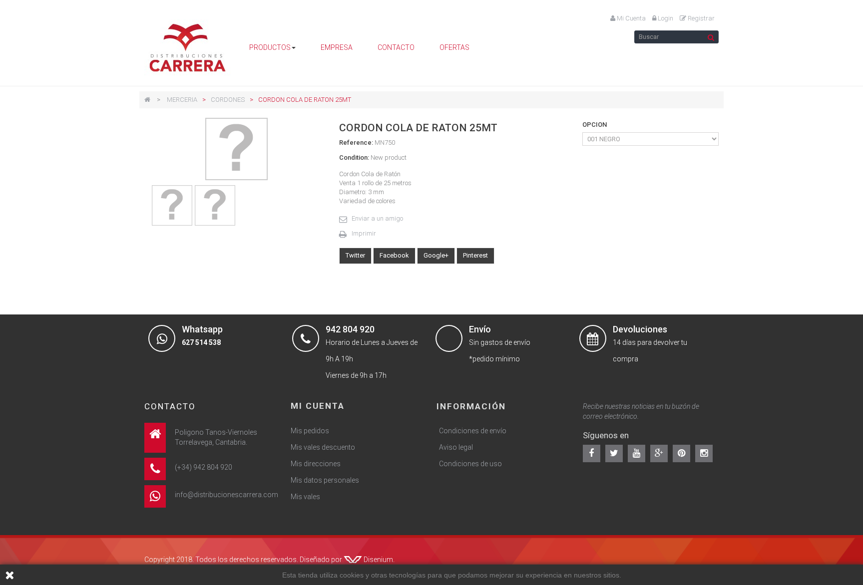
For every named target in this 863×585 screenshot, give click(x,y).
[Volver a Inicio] (147, 99)
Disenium (378, 560)
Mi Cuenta (630, 18)
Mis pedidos (310, 431)
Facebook (394, 255)
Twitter (355, 255)
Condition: (354, 157)
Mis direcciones (316, 464)
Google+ (436, 255)
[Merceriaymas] (188, 47)
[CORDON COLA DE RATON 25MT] (172, 205)
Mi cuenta (318, 406)
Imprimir (364, 233)
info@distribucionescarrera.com (226, 495)
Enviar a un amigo (377, 218)
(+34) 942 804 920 (203, 467)
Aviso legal (456, 447)
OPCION (595, 124)
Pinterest (475, 255)
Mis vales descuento (323, 447)
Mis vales (305, 497)
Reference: (356, 142)
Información (471, 406)
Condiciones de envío (472, 431)
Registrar (700, 18)
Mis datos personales (325, 480)
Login (664, 18)
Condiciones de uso (470, 464)
